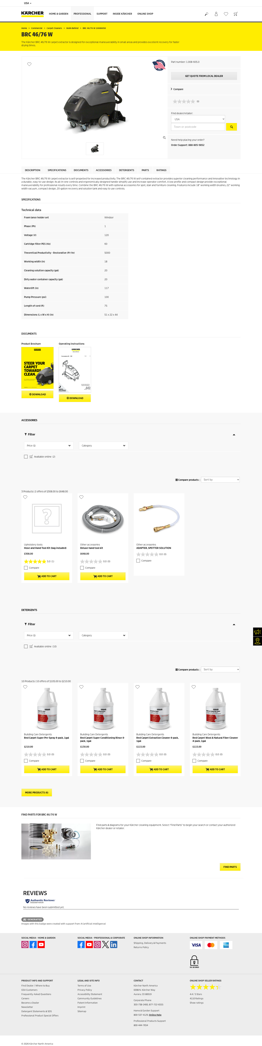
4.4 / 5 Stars (196, 994)
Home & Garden (58, 13)
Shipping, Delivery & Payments (150, 943)
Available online (44, 456)
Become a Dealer (30, 1002)
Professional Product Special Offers (39, 1015)
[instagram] (25, 944)
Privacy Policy (85, 990)
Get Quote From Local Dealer (204, 76)
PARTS (145, 170)
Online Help (155, 1015)
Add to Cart (48, 576)
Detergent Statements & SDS (36, 1011)
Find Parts (230, 867)
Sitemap (82, 1011)
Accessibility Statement (90, 994)
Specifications (57, 170)
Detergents (126, 170)
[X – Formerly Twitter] (105, 944)
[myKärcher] (216, 14)
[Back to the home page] (33, 14)
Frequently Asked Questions (36, 994)
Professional (82, 13)
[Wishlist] (226, 14)
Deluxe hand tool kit (91, 548)
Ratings (161, 170)
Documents (81, 170)
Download (39, 394)
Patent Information (88, 1002)
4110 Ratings (196, 998)
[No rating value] (185, 101)
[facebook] (33, 944)
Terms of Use (84, 985)
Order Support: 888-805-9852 (187, 145)
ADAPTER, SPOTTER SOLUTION (153, 548)
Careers (25, 998)
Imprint (81, 1007)
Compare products (188, 479)
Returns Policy (141, 947)
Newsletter (27, 1007)
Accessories (104, 170)
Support (102, 13)
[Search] (206, 14)
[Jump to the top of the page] (253, 1039)
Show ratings (197, 1002)
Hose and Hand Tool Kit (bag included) (45, 548)
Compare (178, 89)
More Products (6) (36, 792)
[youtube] (41, 944)
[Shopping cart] (236, 14)
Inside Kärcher (122, 13)
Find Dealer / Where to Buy (35, 985)
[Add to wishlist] (29, 64)
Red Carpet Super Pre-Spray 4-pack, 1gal (46, 737)
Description (32, 170)
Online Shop (145, 13)
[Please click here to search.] (231, 127)
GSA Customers (29, 990)
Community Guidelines (90, 998)
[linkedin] (113, 944)
